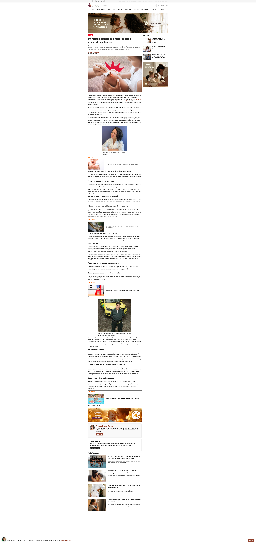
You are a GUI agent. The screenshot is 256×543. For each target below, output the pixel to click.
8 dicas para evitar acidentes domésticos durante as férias (121, 164)
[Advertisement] (128, 523)
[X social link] (92, 1)
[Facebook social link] (89, 1)
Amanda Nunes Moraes (104, 426)
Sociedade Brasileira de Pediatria (122, 100)
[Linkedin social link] (101, 1)
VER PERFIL (99, 434)
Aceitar (251, 540)
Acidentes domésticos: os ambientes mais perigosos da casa (122, 290)
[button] (4, 539)
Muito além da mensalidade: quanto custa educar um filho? (159, 47)
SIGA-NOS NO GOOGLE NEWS (161, 1)
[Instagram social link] (94, 1)
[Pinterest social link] (99, 1)
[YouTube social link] (96, 1)
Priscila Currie (91, 109)
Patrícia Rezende (137, 99)
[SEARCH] (155, 5)
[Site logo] (94, 5)
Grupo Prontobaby (98, 100)
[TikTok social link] (104, 1)
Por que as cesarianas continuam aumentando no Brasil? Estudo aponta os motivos (158, 40)
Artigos (90, 35)
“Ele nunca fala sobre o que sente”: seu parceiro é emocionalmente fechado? (158, 56)
